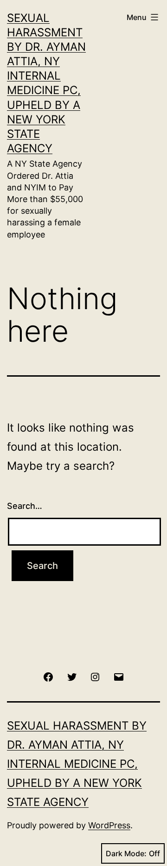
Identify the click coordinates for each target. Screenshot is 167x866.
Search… (24, 506)
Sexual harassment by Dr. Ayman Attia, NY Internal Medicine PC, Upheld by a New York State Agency (77, 763)
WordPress (109, 825)
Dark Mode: (126, 853)
